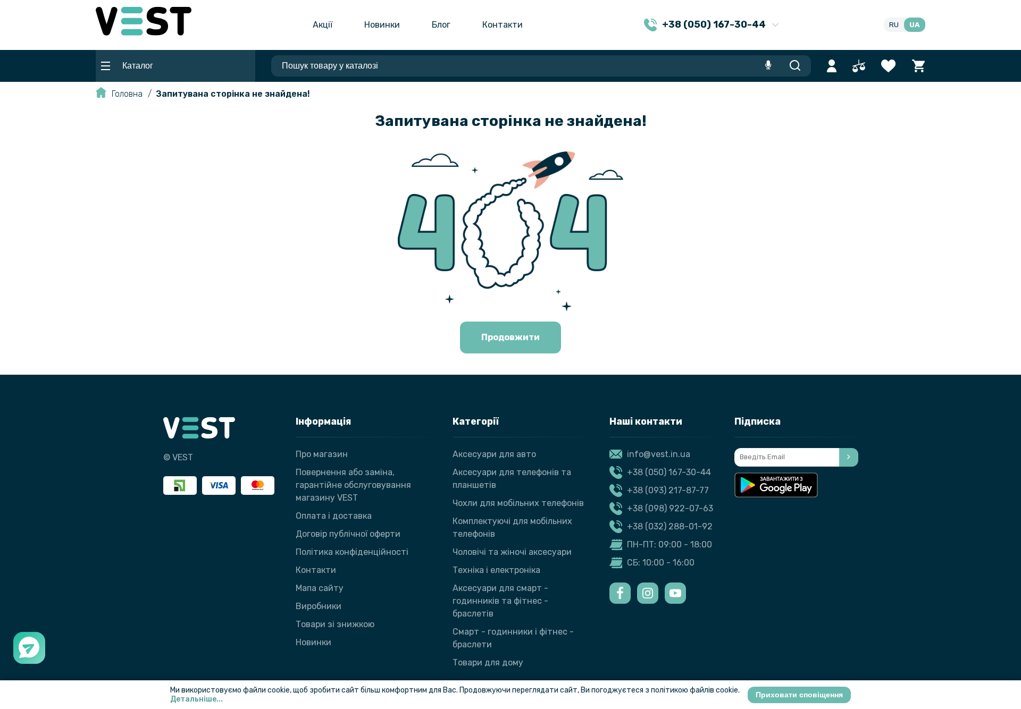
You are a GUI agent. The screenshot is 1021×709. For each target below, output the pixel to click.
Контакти (502, 25)
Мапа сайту (320, 588)
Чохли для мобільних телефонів (518, 503)
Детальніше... (196, 699)
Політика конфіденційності (352, 552)
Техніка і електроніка (496, 570)
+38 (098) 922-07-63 (670, 508)
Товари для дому (488, 662)
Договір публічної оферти (348, 534)
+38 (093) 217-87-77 (668, 490)
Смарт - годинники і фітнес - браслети (513, 638)
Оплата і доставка (334, 516)
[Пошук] (795, 66)
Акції (322, 25)
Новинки (382, 25)
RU (894, 25)
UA (914, 25)
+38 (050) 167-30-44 (669, 472)
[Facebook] (620, 593)
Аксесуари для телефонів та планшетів (512, 478)
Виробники (318, 606)
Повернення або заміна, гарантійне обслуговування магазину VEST (353, 485)
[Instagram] (647, 593)
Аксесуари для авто (494, 454)
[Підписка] (848, 457)
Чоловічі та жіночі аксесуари (512, 552)
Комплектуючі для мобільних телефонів (512, 527)
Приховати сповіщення (799, 694)
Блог (441, 25)
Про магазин (322, 454)
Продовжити (510, 337)
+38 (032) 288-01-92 (670, 526)
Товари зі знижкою (335, 624)
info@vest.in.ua (658, 454)
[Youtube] (675, 593)
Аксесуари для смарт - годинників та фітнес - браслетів (500, 601)
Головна (127, 94)
